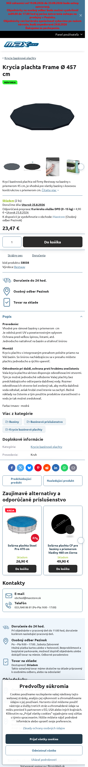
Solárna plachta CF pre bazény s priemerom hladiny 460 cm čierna (63, 549)
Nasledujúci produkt (60, 480)
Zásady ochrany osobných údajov (44, 728)
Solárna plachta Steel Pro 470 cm (22, 547)
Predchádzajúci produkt (21, 480)
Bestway (19, 267)
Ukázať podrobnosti (44, 759)
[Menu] (80, 44)
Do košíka (52, 242)
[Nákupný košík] (70, 44)
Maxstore (59, 216)
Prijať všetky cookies (44, 739)
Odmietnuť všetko (44, 750)
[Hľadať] (60, 44)
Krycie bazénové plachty (46, 446)
